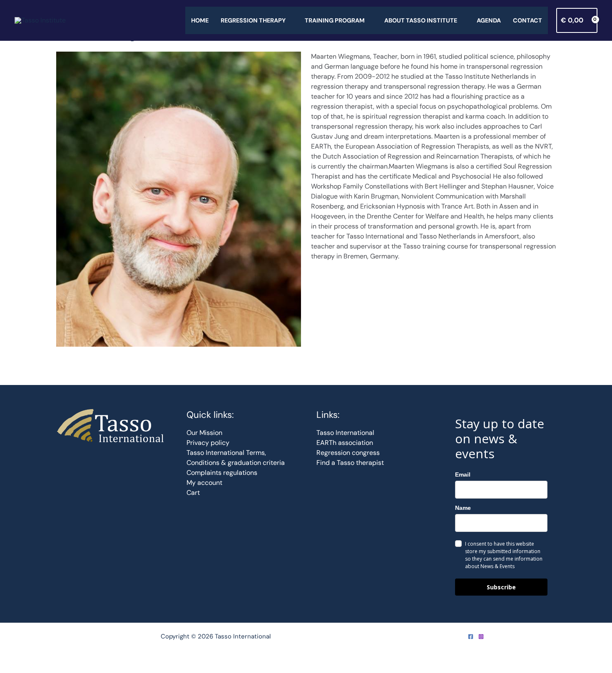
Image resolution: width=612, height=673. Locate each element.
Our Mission (204, 432)
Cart (193, 492)
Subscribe (501, 587)
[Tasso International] (40, 20)
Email (462, 474)
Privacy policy (208, 442)
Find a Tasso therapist (350, 462)
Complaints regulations (222, 472)
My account (204, 482)
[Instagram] (481, 636)
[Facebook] (470, 636)
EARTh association (344, 442)
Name (463, 507)
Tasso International (345, 432)
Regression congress (348, 452)
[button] (289, 20)
